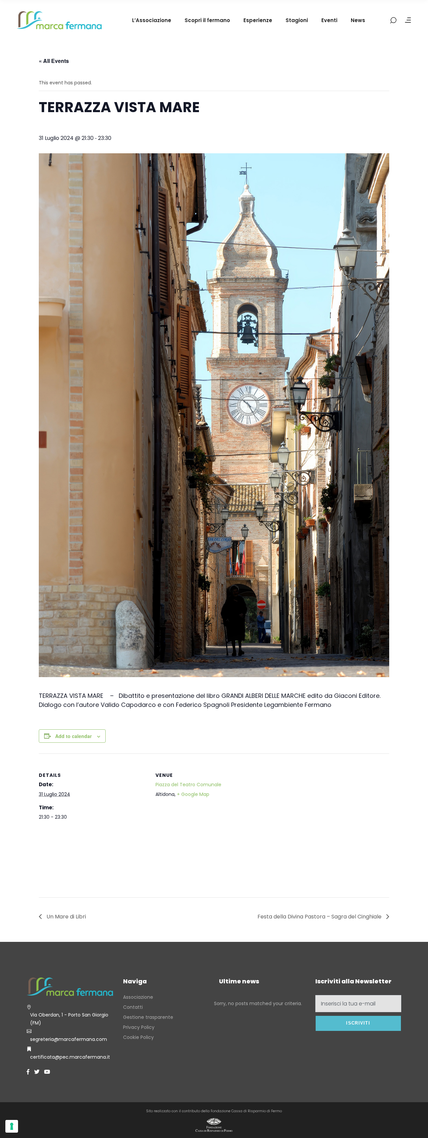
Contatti (133, 1007)
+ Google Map (193, 794)
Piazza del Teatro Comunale (188, 784)
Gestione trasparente (148, 1017)
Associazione (138, 997)
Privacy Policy (138, 1027)
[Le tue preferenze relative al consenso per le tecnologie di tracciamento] (11, 1126)
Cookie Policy (138, 1037)
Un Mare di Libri (65, 916)
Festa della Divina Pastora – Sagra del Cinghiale (320, 916)
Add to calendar (73, 736)
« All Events (54, 61)
